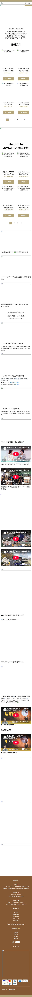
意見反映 (16, 936)
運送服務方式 (16, 914)
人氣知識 (16, 934)
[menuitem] (7, 120)
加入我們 (16, 938)
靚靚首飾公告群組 (8, 696)
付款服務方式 (16, 916)
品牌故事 (16, 932)
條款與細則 (16, 920)
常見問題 (16, 912)
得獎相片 (16, 384)
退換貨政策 (16, 918)
